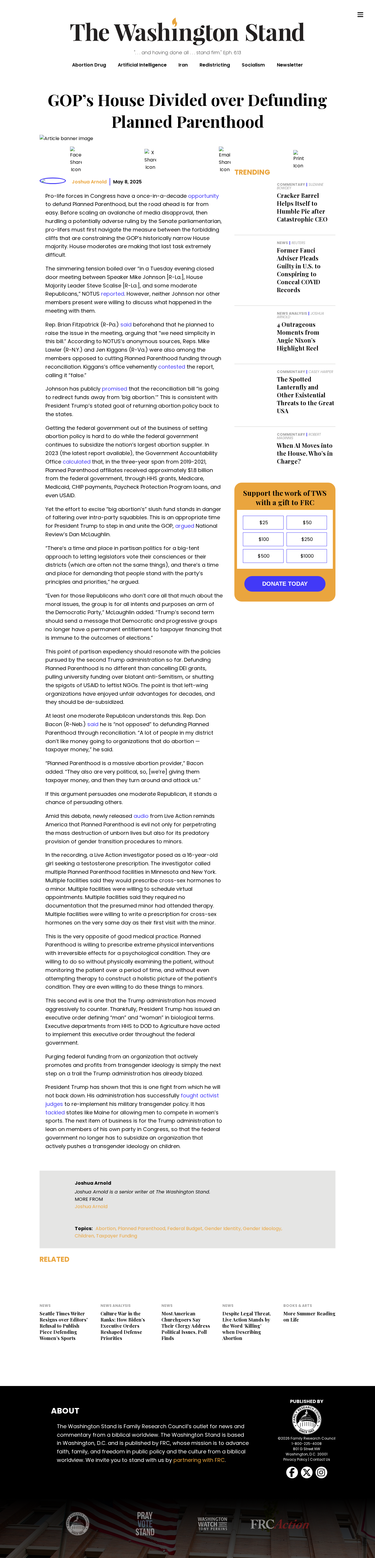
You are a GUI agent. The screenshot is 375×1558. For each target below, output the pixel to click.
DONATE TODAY (285, 583)
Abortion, (107, 1228)
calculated (77, 461)
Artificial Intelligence (142, 65)
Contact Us (320, 1459)
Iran (183, 65)
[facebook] (76, 160)
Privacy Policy (295, 1459)
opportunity (203, 196)
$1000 (306, 556)
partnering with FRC (199, 1460)
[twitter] (150, 160)
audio (141, 816)
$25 (263, 522)
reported (112, 293)
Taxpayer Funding (116, 1235)
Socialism (253, 65)
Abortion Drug (89, 65)
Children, (85, 1235)
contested (171, 366)
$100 (263, 539)
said (126, 324)
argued (184, 525)
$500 (263, 556)
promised (114, 388)
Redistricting (215, 65)
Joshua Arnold (89, 181)
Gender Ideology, (262, 1228)
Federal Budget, (185, 1228)
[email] (225, 160)
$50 (307, 522)
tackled (55, 1112)
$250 (306, 539)
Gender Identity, (223, 1228)
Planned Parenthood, (142, 1228)
